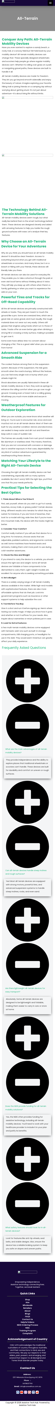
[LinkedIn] (33, 1392)
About (27, 1311)
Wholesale (27, 1305)
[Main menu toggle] (50, 3)
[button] (27, 707)
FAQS (27, 1316)
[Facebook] (17, 1392)
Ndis (27, 1328)
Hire (27, 1302)
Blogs (27, 1313)
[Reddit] (37, 1392)
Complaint (28, 1333)
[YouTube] (21, 1392)
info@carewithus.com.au (30, 1386)
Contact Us (27, 1319)
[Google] (29, 1392)
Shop (27, 1299)
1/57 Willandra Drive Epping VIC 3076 (27, 1377)
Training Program (27, 1330)
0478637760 (27, 1383)
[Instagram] (25, 1392)
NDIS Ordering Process (27, 1325)
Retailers (27, 1308)
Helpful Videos (27, 1322)
